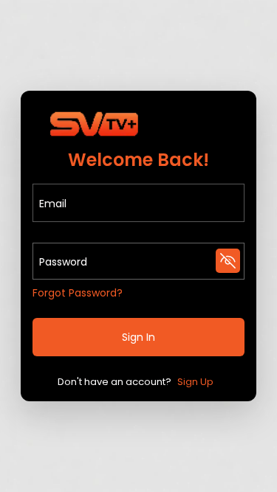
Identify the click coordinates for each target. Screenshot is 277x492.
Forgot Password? (78, 292)
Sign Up (195, 382)
